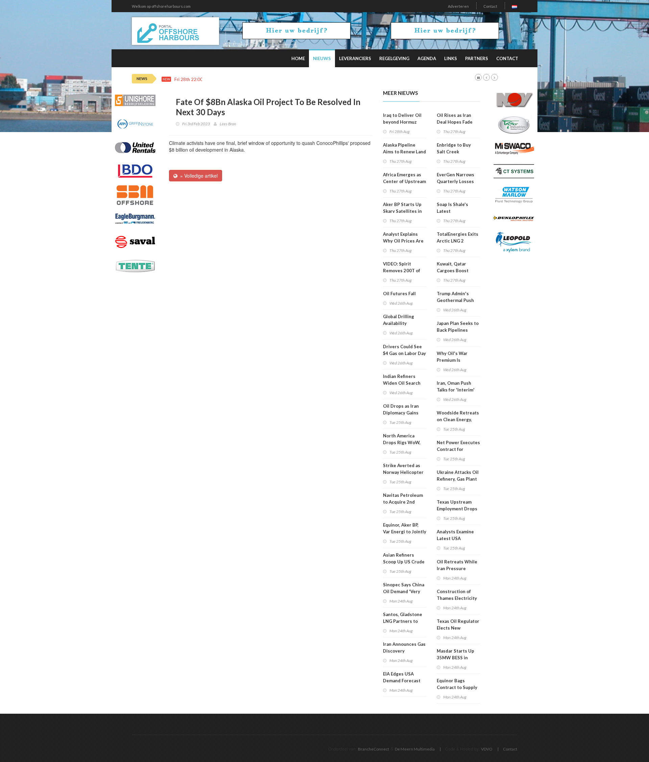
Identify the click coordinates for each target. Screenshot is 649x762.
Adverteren (458, 6)
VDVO (486, 749)
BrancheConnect (373, 749)
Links (450, 58)
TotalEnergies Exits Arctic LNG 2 (457, 237)
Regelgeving (394, 58)
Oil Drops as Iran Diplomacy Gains (401, 409)
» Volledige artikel (197, 175)
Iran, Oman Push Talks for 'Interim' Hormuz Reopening (457, 389)
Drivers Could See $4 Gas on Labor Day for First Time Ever (404, 353)
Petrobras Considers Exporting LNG (243, 79)
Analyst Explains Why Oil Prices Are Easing (403, 240)
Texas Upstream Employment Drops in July (457, 508)
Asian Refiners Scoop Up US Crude (404, 558)
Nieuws (322, 58)
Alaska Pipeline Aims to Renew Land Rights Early (404, 151)
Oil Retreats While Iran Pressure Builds (457, 568)
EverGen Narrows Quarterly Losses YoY (455, 181)
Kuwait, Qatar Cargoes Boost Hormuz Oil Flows (455, 270)
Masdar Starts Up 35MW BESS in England (455, 657)
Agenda (426, 58)
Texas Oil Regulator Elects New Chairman (458, 627)
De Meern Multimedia (415, 749)
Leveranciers (355, 58)
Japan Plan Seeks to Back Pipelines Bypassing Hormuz (458, 330)
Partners (476, 58)
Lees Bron (228, 123)
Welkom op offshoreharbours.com (161, 6)
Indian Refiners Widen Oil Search (401, 380)
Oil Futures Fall (399, 293)
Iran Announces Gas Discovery (404, 647)
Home (298, 58)
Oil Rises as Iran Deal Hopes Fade (455, 118)
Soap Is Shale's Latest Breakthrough (452, 211)
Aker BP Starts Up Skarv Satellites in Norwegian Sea (402, 211)
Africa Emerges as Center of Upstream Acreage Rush (404, 181)
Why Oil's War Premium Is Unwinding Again (455, 360)
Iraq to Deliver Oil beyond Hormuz (402, 118)
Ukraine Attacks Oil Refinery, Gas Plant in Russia (458, 478)
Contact (490, 6)
